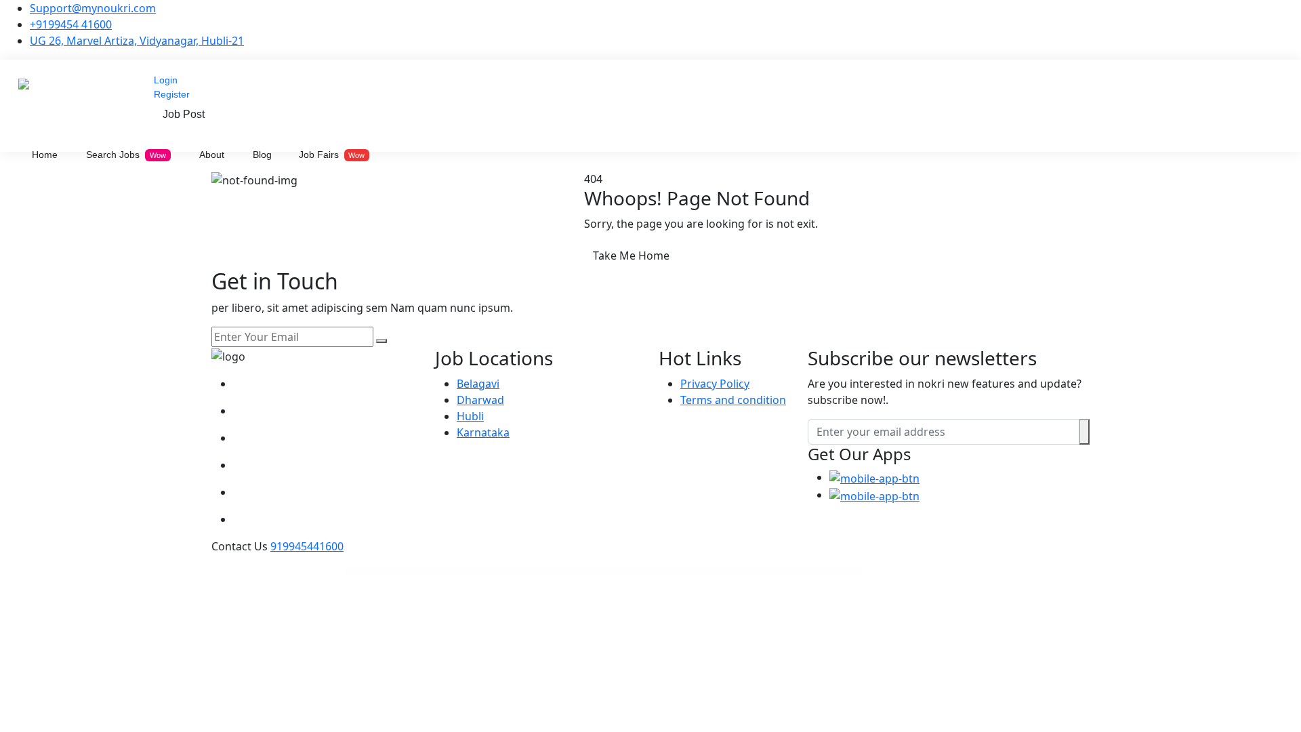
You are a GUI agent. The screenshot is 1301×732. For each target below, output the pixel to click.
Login (166, 80)
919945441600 (307, 546)
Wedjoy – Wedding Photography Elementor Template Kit (636, 572)
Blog (262, 154)
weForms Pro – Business (716, 572)
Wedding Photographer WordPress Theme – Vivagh (506, 572)
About (211, 154)
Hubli (470, 416)
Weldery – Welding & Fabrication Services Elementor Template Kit (808, 572)
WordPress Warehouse (479, 572)
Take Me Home (631, 255)
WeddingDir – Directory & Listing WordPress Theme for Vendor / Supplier (549, 572)
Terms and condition (733, 399)
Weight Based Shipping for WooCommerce (740, 572)
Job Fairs (332, 154)
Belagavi (478, 383)
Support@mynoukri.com (93, 8)
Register (172, 94)
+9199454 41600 (71, 24)
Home (45, 154)
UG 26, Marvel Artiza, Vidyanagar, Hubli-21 (137, 40)
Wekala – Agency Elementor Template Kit (770, 572)
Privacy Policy (714, 383)
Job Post (184, 114)
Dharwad (480, 399)
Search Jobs (126, 154)
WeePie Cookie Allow (698, 572)
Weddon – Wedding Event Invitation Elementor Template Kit (596, 572)
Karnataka (483, 432)
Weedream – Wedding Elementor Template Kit (673, 572)
